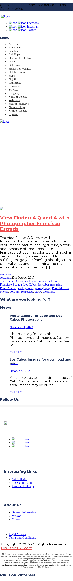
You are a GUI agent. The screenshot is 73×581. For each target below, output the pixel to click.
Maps (12, 75)
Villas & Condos (18, 96)
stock (38, 291)
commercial (45, 281)
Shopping (14, 93)
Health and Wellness (20, 68)
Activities (14, 44)
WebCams (14, 100)
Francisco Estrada (11, 284)
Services (13, 89)
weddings (49, 291)
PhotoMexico (60, 288)
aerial (11, 281)
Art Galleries (19, 479)
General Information (24, 512)
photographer (25, 288)
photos (4, 291)
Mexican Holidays (19, 103)
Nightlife (14, 79)
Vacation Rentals (18, 110)
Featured (13, 61)
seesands (5, 277)
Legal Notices (17, 534)
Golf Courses (16, 65)
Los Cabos (30, 284)
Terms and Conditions (22, 537)
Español (13, 114)
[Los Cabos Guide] (5, 16)
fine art (58, 281)
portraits (15, 291)
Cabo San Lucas (26, 281)
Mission (16, 516)
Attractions (15, 47)
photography (42, 288)
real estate (27, 291)
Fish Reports (16, 54)
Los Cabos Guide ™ (16, 548)
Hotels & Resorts (18, 72)
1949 (3, 281)
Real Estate (15, 82)
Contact (16, 519)
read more (6, 274)
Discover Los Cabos (20, 58)
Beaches (13, 51)
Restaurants (15, 86)
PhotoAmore (8, 288)
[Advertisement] (36, 168)
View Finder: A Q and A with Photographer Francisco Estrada (34, 223)
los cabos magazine (50, 284)
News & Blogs (17, 107)
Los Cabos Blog (22, 482)
